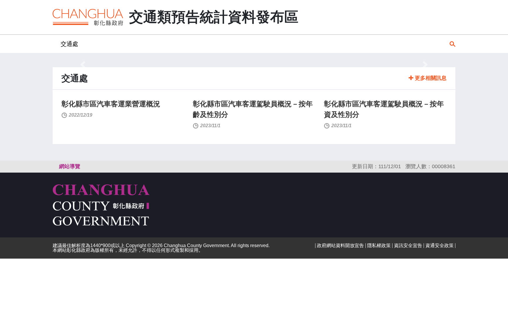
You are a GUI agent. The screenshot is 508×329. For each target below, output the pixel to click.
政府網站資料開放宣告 (340, 245)
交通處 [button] (69, 44)
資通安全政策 (439, 245)
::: (54, 43)
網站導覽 (69, 166)
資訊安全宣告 (408, 245)
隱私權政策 (379, 245)
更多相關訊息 (430, 78)
